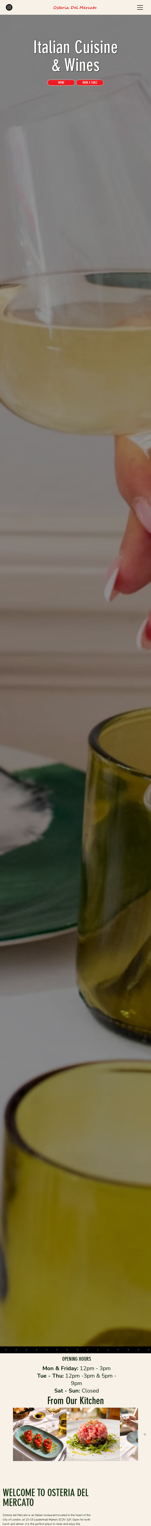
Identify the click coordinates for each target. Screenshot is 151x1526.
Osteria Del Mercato (75, 8)
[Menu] (140, 7)
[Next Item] (144, 1434)
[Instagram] (9, 7)
